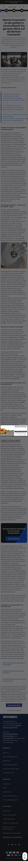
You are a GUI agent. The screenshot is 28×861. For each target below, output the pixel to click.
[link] (20, 434)
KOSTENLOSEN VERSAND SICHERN (21, 431)
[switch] (25, 858)
